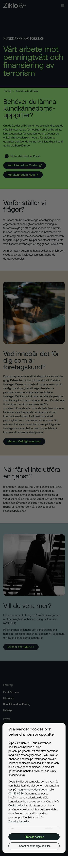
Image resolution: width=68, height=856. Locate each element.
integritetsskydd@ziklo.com (33, 789)
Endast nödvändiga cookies (34, 845)
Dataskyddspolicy (18, 821)
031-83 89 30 (16, 793)
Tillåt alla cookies (34, 836)
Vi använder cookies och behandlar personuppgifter (31, 731)
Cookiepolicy (15, 805)
